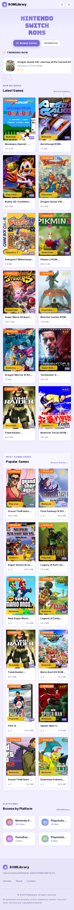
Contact (31, 880)
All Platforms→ (63, 809)
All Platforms (51, 43)
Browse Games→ (62, 91)
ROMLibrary (17, 4)
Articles (7, 880)
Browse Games (28, 43)
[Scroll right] (68, 66)
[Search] (62, 4)
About (19, 880)
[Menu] (69, 4)
